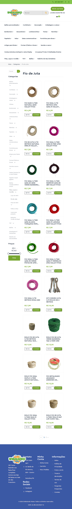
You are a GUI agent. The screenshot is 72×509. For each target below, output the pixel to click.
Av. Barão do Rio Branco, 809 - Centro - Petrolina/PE (29, 472)
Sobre (56, 460)
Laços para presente (14, 213)
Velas (16, 38)
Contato (57, 492)
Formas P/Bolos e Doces (29, 45)
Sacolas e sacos (46, 45)
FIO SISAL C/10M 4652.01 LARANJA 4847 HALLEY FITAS (53, 222)
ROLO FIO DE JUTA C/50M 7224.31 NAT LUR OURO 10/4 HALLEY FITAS (54, 418)
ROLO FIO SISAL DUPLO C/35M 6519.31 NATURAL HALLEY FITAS (31, 379)
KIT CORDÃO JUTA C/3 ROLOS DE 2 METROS (53, 300)
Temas (45, 32)
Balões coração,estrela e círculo (14, 184)
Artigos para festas (10, 45)
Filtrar (14, 258)
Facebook (28, 488)
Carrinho (43, 466)
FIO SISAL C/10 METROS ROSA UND (32, 299)
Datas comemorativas (29, 38)
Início (9, 64)
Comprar (37, 114)
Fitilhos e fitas (14, 208)
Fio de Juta (14, 199)
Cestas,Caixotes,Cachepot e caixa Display (18, 52)
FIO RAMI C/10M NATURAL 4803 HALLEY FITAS (30, 105)
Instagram (28, 491)
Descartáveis (20, 32)
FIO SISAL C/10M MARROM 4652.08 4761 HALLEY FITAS (53, 183)
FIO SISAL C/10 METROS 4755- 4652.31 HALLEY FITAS (52, 105)
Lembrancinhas (34, 32)
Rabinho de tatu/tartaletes (46, 58)
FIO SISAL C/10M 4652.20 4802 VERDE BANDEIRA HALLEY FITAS (31, 183)
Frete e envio (58, 470)
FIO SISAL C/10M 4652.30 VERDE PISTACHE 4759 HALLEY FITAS (31, 262)
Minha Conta (44, 463)
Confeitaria (27, 25)
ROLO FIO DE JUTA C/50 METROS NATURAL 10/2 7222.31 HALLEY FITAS (31, 340)
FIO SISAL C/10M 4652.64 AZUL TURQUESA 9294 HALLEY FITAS (31, 222)
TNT (24, 58)
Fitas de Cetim (15, 202)
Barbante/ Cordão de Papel (15, 218)
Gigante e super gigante (13, 178)
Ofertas (11, 104)
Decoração (38, 25)
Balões (31, 58)
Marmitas (54, 32)
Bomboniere (8, 32)
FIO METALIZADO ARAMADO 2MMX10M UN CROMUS (53, 379)
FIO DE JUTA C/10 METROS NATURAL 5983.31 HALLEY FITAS (31, 144)
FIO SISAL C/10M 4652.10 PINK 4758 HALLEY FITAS (53, 144)
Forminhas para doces (47, 38)
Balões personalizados (11, 25)
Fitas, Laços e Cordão (11, 58)
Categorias (16, 64)
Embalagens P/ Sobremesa (13, 232)
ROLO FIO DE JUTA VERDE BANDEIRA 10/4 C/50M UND (53, 339)
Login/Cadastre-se (57, 13)
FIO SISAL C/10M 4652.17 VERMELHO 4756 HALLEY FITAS (53, 261)
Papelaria (7, 38)
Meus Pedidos (44, 469)
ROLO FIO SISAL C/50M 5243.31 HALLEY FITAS (30, 417)
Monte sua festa (57, 9)
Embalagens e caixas (52, 25)
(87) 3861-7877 (58, 2)
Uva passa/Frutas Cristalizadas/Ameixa (48, 52)
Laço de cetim (15, 195)
